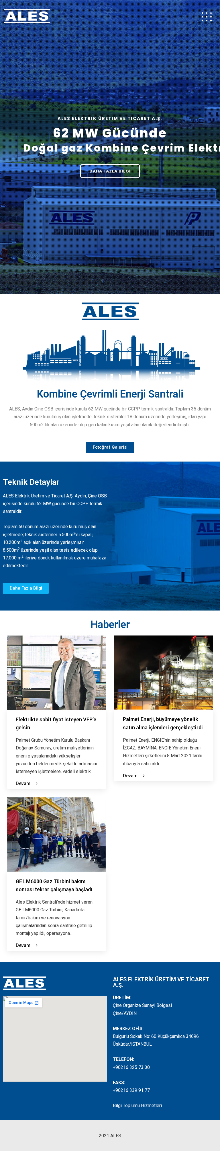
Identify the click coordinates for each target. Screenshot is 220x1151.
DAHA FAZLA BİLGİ (110, 171)
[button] (110, 447)
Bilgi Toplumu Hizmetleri (137, 1105)
